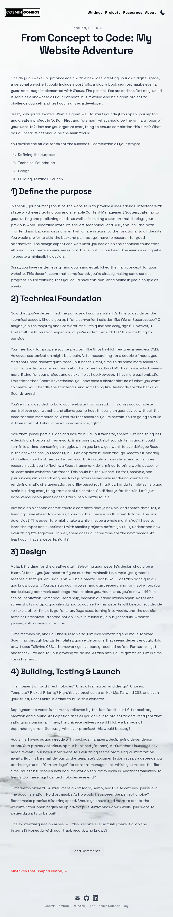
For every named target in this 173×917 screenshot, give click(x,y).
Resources (132, 12)
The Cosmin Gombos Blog (109, 906)
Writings (95, 12)
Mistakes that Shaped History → (39, 871)
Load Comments (86, 851)
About (150, 12)
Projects (113, 12)
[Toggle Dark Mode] (163, 12)
